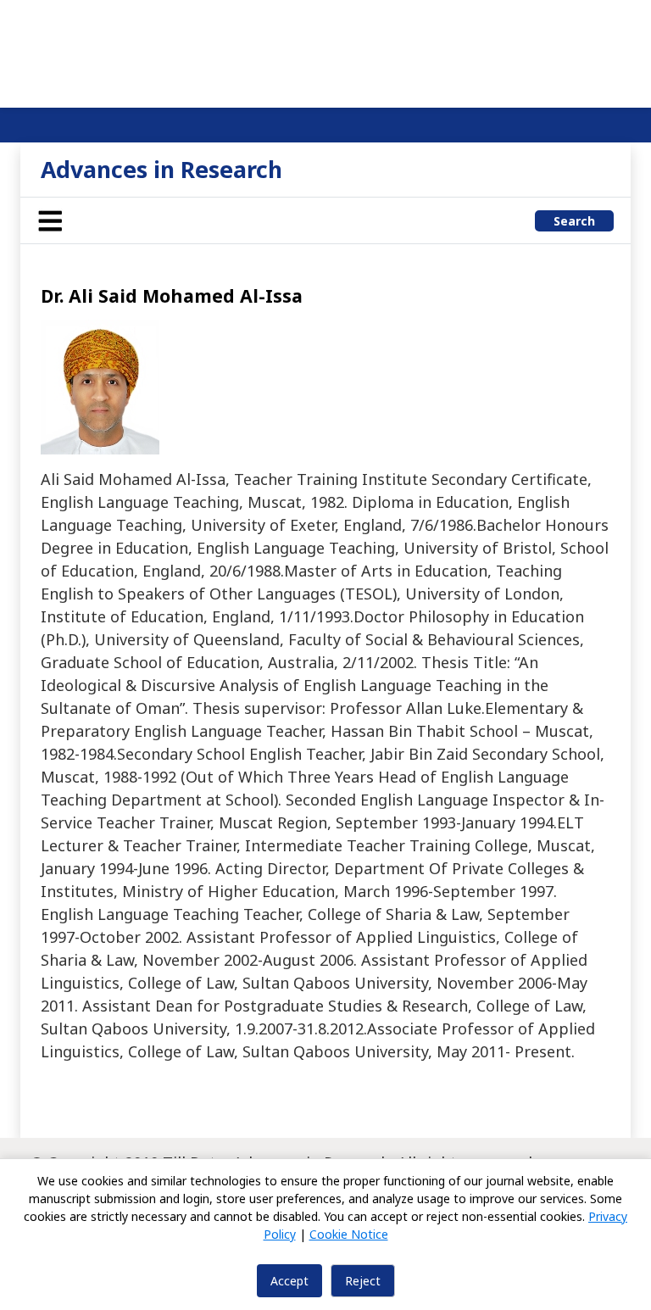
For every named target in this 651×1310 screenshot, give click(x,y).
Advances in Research (161, 169)
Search (574, 221)
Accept (289, 1281)
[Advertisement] (325, 51)
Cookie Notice (348, 1234)
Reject (363, 1281)
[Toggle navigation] (50, 220)
